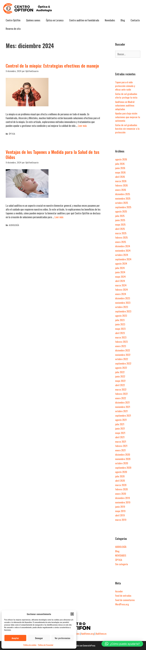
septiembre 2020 (123, 467)
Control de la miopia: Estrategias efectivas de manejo (52, 65)
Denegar (39, 638)
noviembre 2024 (122, 250)
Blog (123, 20)
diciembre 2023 (122, 298)
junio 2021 (120, 428)
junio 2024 (120, 272)
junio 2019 (120, 506)
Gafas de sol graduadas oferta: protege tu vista (126, 95)
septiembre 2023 (123, 311)
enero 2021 (120, 450)
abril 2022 (120, 385)
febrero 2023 (121, 341)
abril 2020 (120, 480)
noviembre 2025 (122, 198)
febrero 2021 (121, 446)
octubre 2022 (121, 359)
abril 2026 (120, 176)
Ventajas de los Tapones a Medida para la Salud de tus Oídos (52, 154)
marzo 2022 (120, 389)
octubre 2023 (121, 307)
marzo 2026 (120, 181)
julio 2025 (119, 216)
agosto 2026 (121, 159)
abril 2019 (120, 515)
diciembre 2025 (122, 194)
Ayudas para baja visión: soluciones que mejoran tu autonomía (127, 117)
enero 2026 (120, 190)
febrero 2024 (121, 289)
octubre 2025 (121, 203)
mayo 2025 (120, 224)
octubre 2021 (121, 411)
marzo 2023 (120, 337)
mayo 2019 (120, 511)
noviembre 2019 (122, 502)
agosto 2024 (121, 263)
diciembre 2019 (122, 498)
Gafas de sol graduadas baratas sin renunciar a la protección (127, 128)
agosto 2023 (121, 315)
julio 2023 (119, 320)
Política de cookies (29, 645)
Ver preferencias (62, 638)
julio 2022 (119, 372)
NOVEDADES (120, 555)
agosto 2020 (121, 472)
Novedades (110, 20)
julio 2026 (120, 164)
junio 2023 (120, 324)
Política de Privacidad (45, 645)
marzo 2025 (120, 233)
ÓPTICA (12, 133)
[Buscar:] (127, 54)
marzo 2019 (120, 519)
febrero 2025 (121, 237)
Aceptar (15, 638)
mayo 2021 (120, 433)
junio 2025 (120, 220)
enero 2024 (120, 294)
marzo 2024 (120, 285)
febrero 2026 (121, 185)
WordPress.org (122, 604)
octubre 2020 (121, 463)
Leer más (82, 126)
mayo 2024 (120, 276)
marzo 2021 (120, 441)
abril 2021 (120, 437)
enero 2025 (120, 242)
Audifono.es (101, 633)
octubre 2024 (121, 255)
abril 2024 (120, 281)
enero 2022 (120, 398)
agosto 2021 (121, 420)
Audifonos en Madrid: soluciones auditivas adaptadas (125, 105)
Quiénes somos (33, 20)
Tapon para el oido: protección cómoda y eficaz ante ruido (125, 85)
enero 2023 (120, 346)
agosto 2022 (121, 367)
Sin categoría (121, 564)
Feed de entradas (123, 595)
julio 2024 (120, 268)
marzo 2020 (120, 485)
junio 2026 (120, 168)
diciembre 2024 (122, 246)
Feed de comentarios (125, 600)
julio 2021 (119, 424)
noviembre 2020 (122, 459)
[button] (72, 614)
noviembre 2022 (122, 355)
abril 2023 (120, 333)
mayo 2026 (120, 172)
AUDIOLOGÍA (14, 225)
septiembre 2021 (123, 415)
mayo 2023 (120, 328)
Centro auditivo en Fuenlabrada (84, 20)
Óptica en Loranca (54, 20)
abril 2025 (120, 229)
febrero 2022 (121, 394)
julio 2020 (120, 476)
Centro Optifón (13, 20)
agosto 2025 (121, 211)
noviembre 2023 (122, 302)
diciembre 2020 (122, 454)
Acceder (119, 591)
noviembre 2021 (122, 407)
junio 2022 (120, 376)
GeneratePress (89, 645)
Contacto (135, 20)
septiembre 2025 (123, 207)
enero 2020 (120, 493)
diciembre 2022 (122, 350)
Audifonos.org (87, 633)
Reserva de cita (13, 28)
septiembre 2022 (123, 363)
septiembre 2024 (123, 259)
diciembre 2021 (122, 402)
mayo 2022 (120, 381)
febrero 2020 (121, 489)
